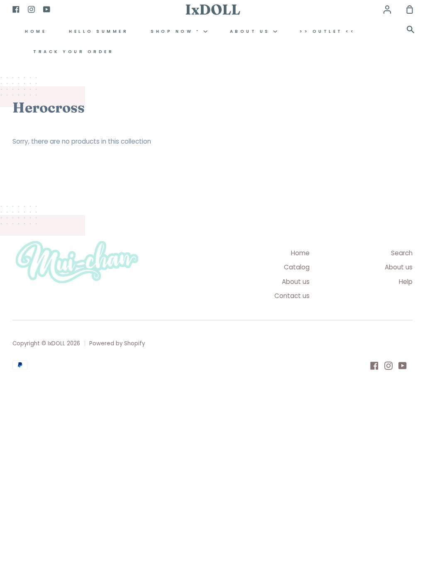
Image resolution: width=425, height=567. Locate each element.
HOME (35, 31)
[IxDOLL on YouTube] (402, 366)
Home (300, 253)
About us (252, 31)
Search (402, 253)
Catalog (297, 267)
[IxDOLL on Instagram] (388, 366)
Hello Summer (98, 31)
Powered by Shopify (117, 343)
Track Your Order (73, 51)
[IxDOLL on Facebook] (374, 366)
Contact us (292, 295)
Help (406, 281)
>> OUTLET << (327, 31)
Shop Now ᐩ (177, 31)
